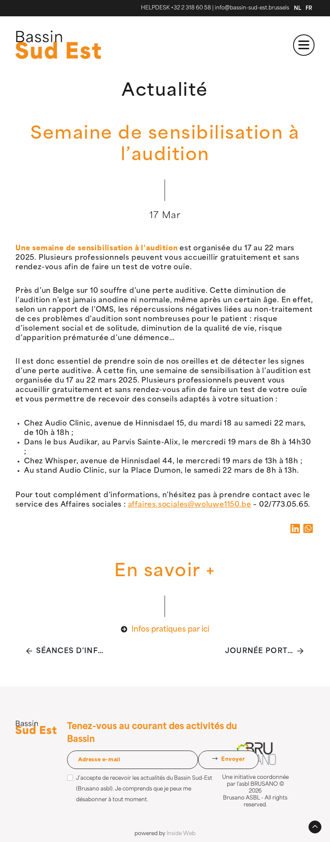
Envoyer (232, 759)
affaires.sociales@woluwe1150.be (189, 505)
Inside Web (181, 833)
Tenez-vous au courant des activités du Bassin (152, 733)
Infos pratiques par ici (170, 629)
